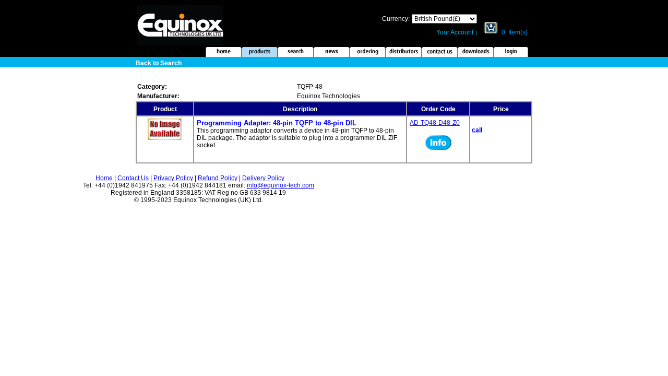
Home (104, 178)
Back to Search (159, 63)
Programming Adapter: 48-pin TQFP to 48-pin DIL (276, 123)
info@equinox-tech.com (280, 185)
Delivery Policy (263, 178)
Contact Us (133, 178)
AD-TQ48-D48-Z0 (435, 122)
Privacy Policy (173, 178)
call (477, 130)
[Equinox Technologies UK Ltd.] (180, 43)
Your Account (454, 32)
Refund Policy (217, 178)
